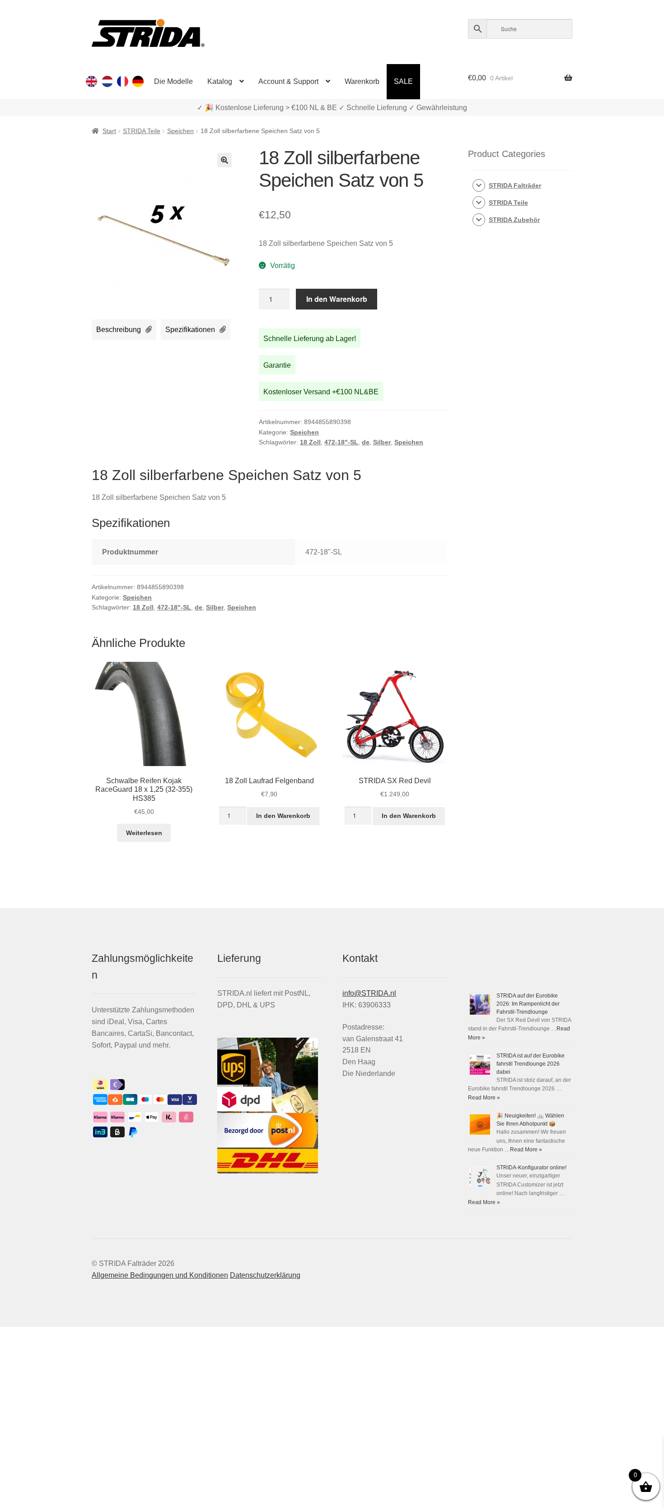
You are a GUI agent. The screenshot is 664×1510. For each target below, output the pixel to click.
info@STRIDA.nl (369, 993)
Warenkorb (362, 81)
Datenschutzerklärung (265, 1275)
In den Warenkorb (336, 299)
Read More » (484, 1097)
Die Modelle (173, 81)
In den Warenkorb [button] (283, 815)
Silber (382, 442)
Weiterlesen (144, 832)
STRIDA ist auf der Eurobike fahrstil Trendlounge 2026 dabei (530, 1064)
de (365, 442)
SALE (403, 81)
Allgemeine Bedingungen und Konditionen (160, 1275)
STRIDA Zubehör (514, 219)
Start (109, 130)
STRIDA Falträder (515, 185)
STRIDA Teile (141, 130)
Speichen (180, 130)
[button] (224, 160)
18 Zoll (310, 442)
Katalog (219, 81)
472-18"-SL (341, 442)
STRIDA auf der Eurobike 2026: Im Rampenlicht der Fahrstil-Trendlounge (528, 1004)
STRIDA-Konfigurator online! (531, 1167)
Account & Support (288, 81)
